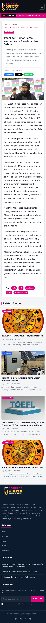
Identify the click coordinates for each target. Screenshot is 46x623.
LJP (21, 288)
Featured (14, 25)
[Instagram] (21, 619)
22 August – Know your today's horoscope (19, 572)
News (9, 293)
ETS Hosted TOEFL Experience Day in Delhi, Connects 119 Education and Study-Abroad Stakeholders (22, 425)
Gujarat (4, 536)
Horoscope (8, 443)
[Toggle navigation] (42, 7)
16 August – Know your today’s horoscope (22, 467)
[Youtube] (30, 619)
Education (8, 398)
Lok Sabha (30, 288)
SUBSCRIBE (37, 599)
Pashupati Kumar (21, 293)
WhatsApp (28, 74)
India (14, 288)
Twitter (18, 74)
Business (7, 353)
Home (6, 25)
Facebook (9, 74)
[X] (25, 619)
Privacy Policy (27, 604)
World (3, 545)
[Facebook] (16, 619)
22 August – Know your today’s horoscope (22, 336)
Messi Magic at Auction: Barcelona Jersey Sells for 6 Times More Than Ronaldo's (22, 565)
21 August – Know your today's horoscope (18, 577)
